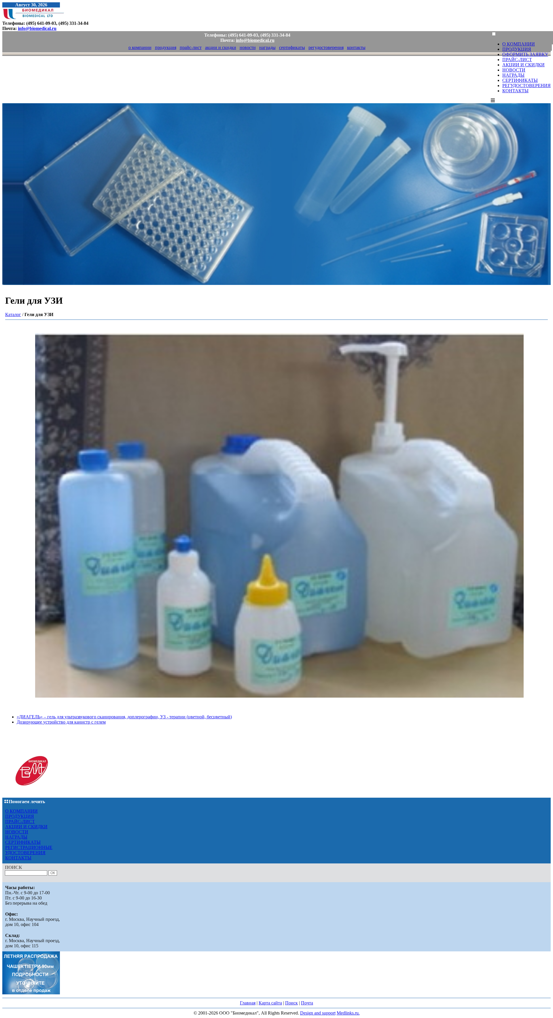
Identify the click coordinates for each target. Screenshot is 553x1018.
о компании (139, 47)
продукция (165, 47)
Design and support (318, 1013)
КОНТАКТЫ (515, 90)
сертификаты (292, 47)
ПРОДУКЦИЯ (516, 49)
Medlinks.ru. (348, 1013)
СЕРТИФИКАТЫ (520, 80)
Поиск (291, 1002)
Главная (247, 1002)
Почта (307, 1002)
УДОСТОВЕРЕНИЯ (25, 852)
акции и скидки (220, 47)
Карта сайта (270, 1002)
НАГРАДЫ (513, 75)
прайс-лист (191, 47)
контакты (356, 47)
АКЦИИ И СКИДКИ (523, 64)
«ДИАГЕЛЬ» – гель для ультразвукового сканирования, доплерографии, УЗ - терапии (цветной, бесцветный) (124, 716)
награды (267, 47)
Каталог (13, 314)
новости (248, 47)
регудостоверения (326, 47)
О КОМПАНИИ (518, 44)
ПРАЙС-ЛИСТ (517, 59)
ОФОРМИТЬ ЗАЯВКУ (525, 54)
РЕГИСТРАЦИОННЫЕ (28, 847)
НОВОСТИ (513, 69)
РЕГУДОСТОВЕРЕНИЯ (526, 85)
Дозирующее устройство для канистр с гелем (61, 722)
